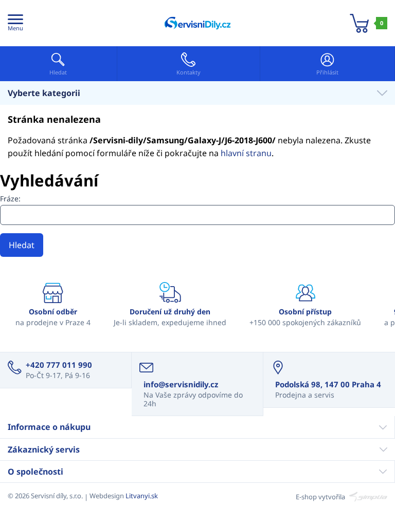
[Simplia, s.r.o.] (367, 495)
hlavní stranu (246, 153)
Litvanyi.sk (141, 495)
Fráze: (10, 198)
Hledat (21, 245)
